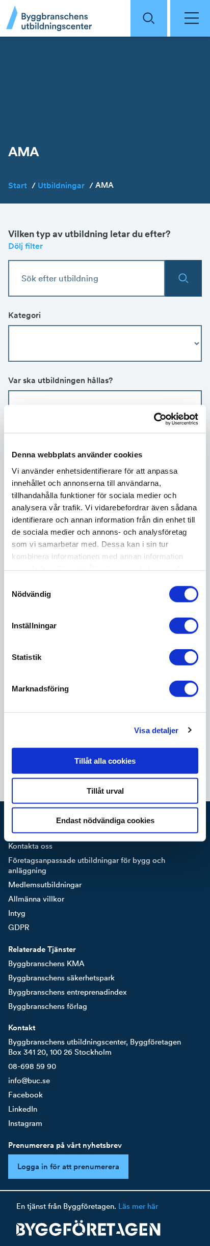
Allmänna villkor (36, 899)
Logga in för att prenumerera (68, 1166)
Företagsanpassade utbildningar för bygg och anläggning (86, 865)
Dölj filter (25, 246)
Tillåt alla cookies (105, 761)
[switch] (183, 626)
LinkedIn (22, 1109)
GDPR (18, 927)
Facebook (25, 1094)
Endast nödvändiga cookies (105, 820)
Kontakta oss (30, 846)
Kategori (24, 315)
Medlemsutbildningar (45, 884)
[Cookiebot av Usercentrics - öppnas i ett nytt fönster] (153, 418)
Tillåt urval (105, 790)
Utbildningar (65, 185)
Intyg (16, 913)
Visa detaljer (156, 730)
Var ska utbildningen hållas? (60, 380)
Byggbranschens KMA (46, 963)
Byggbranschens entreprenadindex (67, 992)
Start (22, 185)
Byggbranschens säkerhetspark (61, 977)
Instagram (25, 1123)
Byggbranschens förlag (47, 1006)
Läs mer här (138, 1206)
